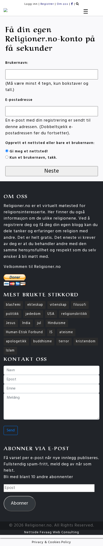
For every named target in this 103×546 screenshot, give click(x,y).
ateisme (66, 332)
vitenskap (58, 305)
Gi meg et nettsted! (29, 151)
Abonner (19, 503)
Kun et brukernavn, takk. (33, 158)
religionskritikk (74, 314)
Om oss (62, 4)
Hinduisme (57, 323)
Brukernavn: (16, 63)
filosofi (79, 305)
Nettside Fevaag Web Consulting (51, 532)
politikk (12, 314)
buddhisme (42, 341)
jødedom (33, 314)
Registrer (47, 4)
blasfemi (13, 305)
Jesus (11, 323)
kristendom (86, 341)
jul (39, 323)
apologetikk (16, 341)
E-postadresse (19, 100)
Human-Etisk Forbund (24, 332)
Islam (10, 350)
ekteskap (35, 305)
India (26, 323)
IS (51, 332)
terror (64, 341)
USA (51, 314)
